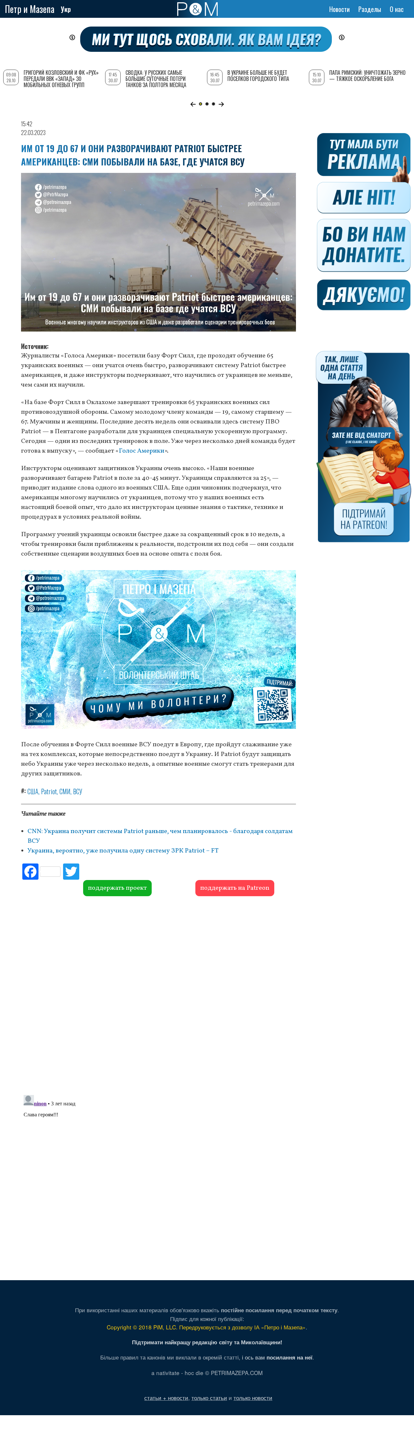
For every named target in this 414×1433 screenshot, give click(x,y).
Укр (66, 9)
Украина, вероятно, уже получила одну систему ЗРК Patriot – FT (123, 850)
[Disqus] (158, 995)
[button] (193, 104)
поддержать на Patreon (234, 888)
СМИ (65, 791)
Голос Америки (141, 451)
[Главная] (197, 9)
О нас (397, 9)
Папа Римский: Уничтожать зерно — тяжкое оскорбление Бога (367, 76)
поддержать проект (117, 888)
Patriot (49, 791)
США (32, 791)
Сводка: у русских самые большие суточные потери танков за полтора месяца (155, 79)
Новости (339, 9)
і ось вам (277, 1357)
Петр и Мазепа (29, 9)
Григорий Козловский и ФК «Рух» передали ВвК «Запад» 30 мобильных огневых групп (61, 79)
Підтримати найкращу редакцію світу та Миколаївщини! (207, 1342)
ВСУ (77, 791)
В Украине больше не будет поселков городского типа (258, 76)
